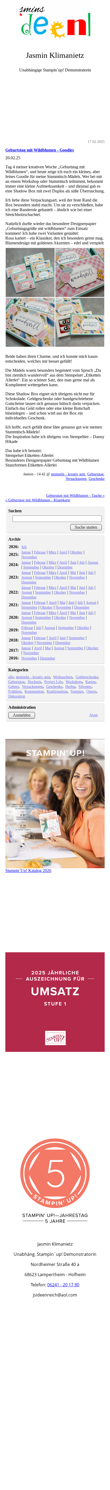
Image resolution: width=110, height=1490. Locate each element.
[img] (55, 20)
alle (11, 677)
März (52, 552)
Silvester (85, 686)
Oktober (76, 552)
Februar (40, 552)
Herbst (70, 686)
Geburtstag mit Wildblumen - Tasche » (75, 495)
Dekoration (16, 696)
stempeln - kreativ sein (68, 474)
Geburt (13, 686)
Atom (93, 715)
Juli (24, 547)
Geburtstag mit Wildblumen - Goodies (39, 150)
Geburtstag (95, 474)
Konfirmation (57, 691)
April (63, 552)
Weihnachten (62, 677)
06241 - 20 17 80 (63, 1285)
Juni (73, 562)
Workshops (74, 682)
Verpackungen (76, 478)
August (93, 562)
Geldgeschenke (87, 677)
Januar (26, 552)
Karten (90, 682)
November (29, 557)
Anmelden (21, 715)
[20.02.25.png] (55, 297)
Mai (73, 572)
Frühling (14, 691)
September (31, 567)
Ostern (91, 691)
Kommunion (34, 691)
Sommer (76, 691)
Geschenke (97, 478)
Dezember (65, 567)
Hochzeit (34, 682)
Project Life (53, 682)
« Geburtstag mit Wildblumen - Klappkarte (37, 500)
